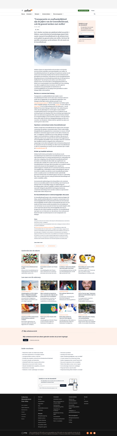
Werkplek (40, 413)
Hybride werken (41, 418)
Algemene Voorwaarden (52, 433)
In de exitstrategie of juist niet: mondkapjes (70, 366)
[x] (91, 433)
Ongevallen (40, 403)
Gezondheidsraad (51, 245)
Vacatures (23, 416)
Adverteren (23, 414)
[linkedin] (94, 433)
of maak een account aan (34, 340)
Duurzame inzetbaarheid (58, 418)
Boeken (22, 418)
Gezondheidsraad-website (40, 103)
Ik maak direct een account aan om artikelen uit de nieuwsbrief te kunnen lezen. (87, 29)
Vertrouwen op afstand (65, 352)
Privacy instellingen (75, 433)
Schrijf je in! (86, 36)
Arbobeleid (56, 397)
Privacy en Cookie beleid (64, 433)
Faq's (39, 405)
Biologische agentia (42, 426)
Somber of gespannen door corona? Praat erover (71, 360)
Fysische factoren (42, 422)
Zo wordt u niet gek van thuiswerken (30, 360)
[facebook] (88, 433)
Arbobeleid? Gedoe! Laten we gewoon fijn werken (33, 362)
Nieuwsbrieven (26, 399)
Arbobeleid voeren (57, 399)
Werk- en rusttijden (57, 421)
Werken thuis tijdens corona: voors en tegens (70, 364)
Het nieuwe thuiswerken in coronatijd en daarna (33, 354)
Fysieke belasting (42, 420)
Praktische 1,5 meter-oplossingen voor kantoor (33, 369)
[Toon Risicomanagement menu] (63, 14)
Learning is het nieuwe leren (66, 354)
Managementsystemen (74, 417)
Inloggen (93, 10)
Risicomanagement (73, 415)
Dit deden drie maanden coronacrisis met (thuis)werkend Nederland (37, 358)
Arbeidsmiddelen (73, 397)
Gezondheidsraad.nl (40, 148)
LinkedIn (86, 401)
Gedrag (70, 422)
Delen (38, 29)
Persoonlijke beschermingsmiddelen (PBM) (74, 407)
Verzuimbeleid (56, 416)
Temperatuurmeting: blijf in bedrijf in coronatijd (71, 369)
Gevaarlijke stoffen (40, 245)
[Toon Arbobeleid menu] (32, 14)
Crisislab (57, 104)
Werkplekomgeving (42, 415)
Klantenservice (24, 409)
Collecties (24, 397)
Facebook (86, 403)
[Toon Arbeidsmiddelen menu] (51, 14)
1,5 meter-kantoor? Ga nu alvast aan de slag (70, 358)
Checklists (40, 410)
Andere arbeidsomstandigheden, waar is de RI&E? (71, 356)
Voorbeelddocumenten (43, 408)
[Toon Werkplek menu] (40, 14)
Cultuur (70, 420)
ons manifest (51, 432)
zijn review (37, 106)
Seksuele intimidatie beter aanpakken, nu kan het (33, 366)
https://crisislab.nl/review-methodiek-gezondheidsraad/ (44, 227)
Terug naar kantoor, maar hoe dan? (68, 367)
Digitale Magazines (25, 407)
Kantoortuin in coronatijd (28, 367)
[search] (95, 14)
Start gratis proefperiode (83, 10)
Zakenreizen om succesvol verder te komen (32, 364)
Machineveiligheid (73, 403)
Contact (23, 412)
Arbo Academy (24, 405)
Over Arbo (24, 401)
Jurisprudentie (41, 401)
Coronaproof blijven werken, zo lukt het (31, 356)
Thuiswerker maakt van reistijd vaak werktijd (32, 352)
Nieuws (39, 399)
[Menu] (22, 10)
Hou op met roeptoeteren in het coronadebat (70, 362)
